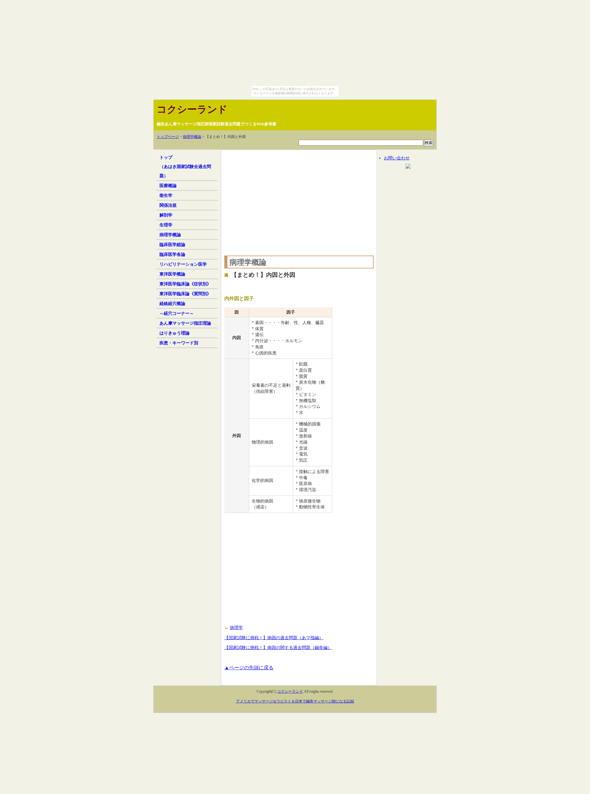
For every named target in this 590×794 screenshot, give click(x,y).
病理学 (236, 627)
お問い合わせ (397, 157)
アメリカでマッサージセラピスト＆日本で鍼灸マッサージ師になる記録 (295, 701)
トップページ (168, 137)
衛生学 (165, 195)
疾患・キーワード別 (178, 342)
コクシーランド (192, 109)
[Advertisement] (299, 201)
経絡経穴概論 (172, 303)
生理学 (165, 224)
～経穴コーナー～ (176, 313)
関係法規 (168, 205)
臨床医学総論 (172, 244)
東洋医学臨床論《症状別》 (185, 283)
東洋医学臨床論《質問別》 (185, 293)
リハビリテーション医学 (183, 264)
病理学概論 (192, 137)
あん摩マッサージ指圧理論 (185, 323)
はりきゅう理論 (174, 333)
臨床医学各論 (172, 254)
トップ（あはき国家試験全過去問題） (185, 166)
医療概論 (168, 185)
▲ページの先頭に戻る (248, 667)
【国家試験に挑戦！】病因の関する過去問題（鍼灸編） (278, 647)
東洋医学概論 (172, 274)
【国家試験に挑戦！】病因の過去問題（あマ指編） (273, 637)
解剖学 (165, 215)
